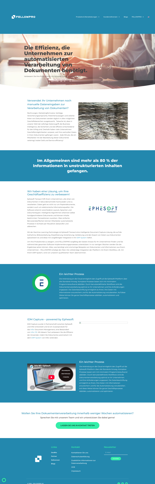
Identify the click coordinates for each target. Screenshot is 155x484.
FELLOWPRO (137, 17)
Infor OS (34, 332)
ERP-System (82, 238)
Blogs (126, 17)
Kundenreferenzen (111, 17)
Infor (32, 330)
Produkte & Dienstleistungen (86, 17)
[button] (4, 480)
